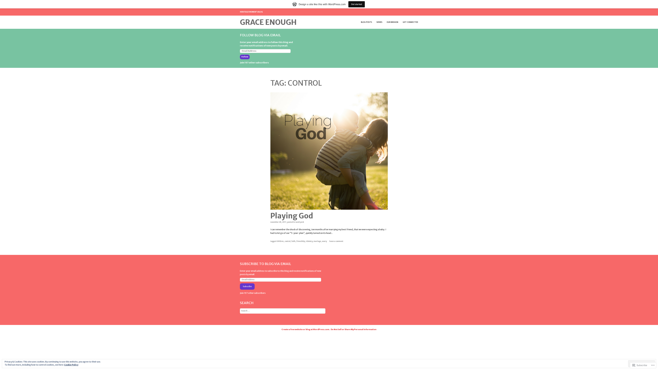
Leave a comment (336, 241)
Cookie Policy (71, 364)
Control (287, 241)
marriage (317, 241)
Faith (293, 241)
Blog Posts (366, 22)
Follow (244, 57)
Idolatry (309, 241)
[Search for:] (282, 310)
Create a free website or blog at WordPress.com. (306, 329)
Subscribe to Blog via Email (265, 264)
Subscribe (247, 286)
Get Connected (410, 22)
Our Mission (392, 22)
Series (379, 22)
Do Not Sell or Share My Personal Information (353, 329)
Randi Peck (299, 222)
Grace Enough (268, 22)
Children (280, 241)
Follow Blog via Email (260, 35)
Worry (324, 241)
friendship (300, 241)
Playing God (291, 215)
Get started (356, 4)
